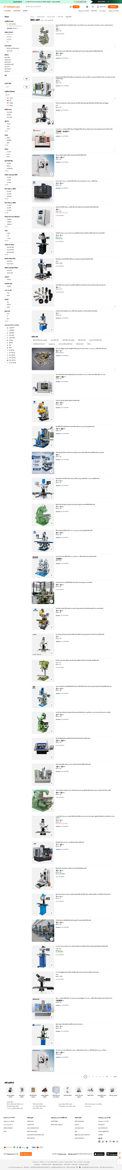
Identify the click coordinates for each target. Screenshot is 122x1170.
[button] (71, 7)
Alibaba (32, 17)
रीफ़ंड (76, 1131)
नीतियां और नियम (31, 1138)
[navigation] (17, 547)
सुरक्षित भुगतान (30, 1121)
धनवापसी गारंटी (30, 1124)
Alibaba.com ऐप (72, 1154)
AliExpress (35, 1162)
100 (107, 1076)
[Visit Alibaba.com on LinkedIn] (103, 1141)
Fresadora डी (52, 344)
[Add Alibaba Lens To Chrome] (26, 1154)
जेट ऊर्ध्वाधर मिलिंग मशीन (39, 1106)
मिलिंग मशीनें (60, 17)
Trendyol (80, 1162)
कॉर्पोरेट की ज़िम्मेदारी (8, 1128)
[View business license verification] (77, 1167)
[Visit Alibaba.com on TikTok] (117, 1141)
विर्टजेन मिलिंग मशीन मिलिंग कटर (15, 1104)
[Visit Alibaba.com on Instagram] (110, 1141)
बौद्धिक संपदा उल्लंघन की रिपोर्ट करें (82, 1135)
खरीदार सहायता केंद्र (79, 1121)
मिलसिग (88, 344)
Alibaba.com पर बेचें (103, 1121)
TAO (75, 1162)
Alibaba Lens (11, 1154)
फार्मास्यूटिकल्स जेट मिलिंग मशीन (67, 1106)
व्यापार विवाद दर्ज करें (79, 1128)
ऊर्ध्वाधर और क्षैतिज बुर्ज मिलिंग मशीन (65, 344)
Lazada (61, 1162)
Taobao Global (68, 1162)
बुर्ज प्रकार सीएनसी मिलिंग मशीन (95, 340)
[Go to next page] (111, 1076)
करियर (5, 1131)
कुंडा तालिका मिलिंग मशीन (65, 1104)
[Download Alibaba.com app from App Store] (99, 1154)
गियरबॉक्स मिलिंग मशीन (13, 1106)
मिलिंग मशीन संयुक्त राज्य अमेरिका (93, 1104)
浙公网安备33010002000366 (90, 1167)
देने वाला (62, 33)
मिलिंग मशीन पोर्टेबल (82, 340)
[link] (119, 1153)
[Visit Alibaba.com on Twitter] (106, 1141)
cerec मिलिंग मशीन (55, 340)
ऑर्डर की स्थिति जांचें (102, 1128)
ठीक (26, 78)
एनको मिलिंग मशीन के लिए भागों (39, 344)
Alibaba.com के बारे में (9, 1117)
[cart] (93, 7)
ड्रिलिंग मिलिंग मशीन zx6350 (68, 340)
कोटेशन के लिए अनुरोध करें (56, 1124)
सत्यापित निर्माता (54, 1121)
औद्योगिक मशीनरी (40, 17)
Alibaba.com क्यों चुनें (9, 1121)
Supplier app (62, 1154)
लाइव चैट (77, 1124)
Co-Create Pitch (8, 1124)
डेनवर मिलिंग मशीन (37, 1108)
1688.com (42, 1162)
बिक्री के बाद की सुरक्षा (32, 1131)
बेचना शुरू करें (101, 1124)
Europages (87, 1162)
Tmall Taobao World (52, 1162)
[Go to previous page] (81, 1076)
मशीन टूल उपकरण (51, 17)
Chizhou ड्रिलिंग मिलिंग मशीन (15, 1108)
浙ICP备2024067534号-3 (107, 1167)
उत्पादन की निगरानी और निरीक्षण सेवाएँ (35, 1135)
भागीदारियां (100, 1135)
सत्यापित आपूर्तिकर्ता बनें (103, 1131)
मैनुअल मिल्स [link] (68, 17)
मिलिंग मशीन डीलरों (80, 344)
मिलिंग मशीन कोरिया (38, 1104)
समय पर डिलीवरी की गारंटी (33, 1128)
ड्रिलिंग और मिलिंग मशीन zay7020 (40, 340)
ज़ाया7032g (88, 1106)
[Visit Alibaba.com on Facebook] (99, 1141)
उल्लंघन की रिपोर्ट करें (79, 1138)
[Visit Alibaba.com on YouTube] (114, 1141)
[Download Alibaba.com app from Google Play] (112, 1154)
